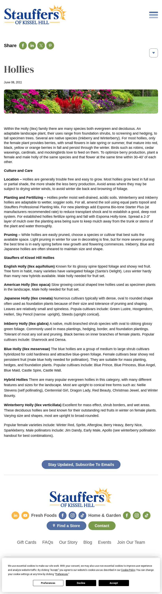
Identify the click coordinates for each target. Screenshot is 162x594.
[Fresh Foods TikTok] (82, 515)
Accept (114, 583)
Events (104, 542)
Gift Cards (26, 542)
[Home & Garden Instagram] (137, 515)
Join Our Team (131, 542)
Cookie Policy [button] (128, 570)
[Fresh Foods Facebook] (63, 515)
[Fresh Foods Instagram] (72, 515)
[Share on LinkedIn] (32, 45)
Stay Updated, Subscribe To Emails (81, 464)
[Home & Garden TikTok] (147, 515)
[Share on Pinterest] (50, 45)
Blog (87, 542)
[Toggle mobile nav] (153, 14)
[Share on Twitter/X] (41, 45)
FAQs (47, 542)
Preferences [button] (62, 574)
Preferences (48, 583)
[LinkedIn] (15, 515)
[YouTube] (25, 515)
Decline (81, 583)
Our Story (68, 542)
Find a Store (68, 526)
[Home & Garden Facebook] (127, 515)
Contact (102, 526)
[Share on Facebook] (23, 45)
